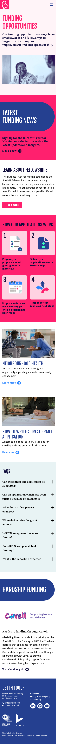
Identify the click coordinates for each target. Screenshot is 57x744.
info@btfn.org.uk (12, 715)
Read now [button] (8, 452)
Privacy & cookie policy (39, 706)
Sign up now (9, 151)
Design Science (16, 742)
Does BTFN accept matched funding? (19, 558)
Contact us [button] (33, 703)
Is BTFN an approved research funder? (21, 545)
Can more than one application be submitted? (21, 490)
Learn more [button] (9, 383)
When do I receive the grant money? (19, 533)
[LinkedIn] (31, 715)
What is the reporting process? (21, 569)
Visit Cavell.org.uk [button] (13, 679)
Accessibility (34, 709)
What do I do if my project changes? (18, 520)
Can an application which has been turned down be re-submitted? (20, 505)
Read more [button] (12, 205)
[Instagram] (39, 715)
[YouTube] (46, 715)
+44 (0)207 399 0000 (12, 712)
